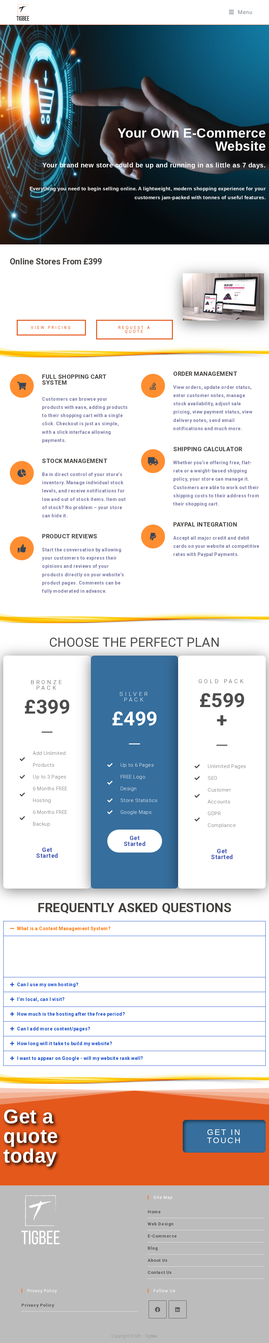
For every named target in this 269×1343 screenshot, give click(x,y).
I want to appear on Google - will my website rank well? (80, 1058)
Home (154, 1211)
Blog (153, 1248)
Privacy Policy (37, 1305)
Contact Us (160, 1272)
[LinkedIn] (178, 1309)
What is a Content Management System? (64, 928)
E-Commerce (162, 1236)
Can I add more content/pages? (54, 1028)
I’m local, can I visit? (41, 999)
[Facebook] (158, 1309)
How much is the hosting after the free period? (71, 1014)
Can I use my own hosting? (48, 984)
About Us (158, 1260)
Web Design (161, 1223)
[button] (134, 928)
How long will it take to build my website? (64, 1043)
